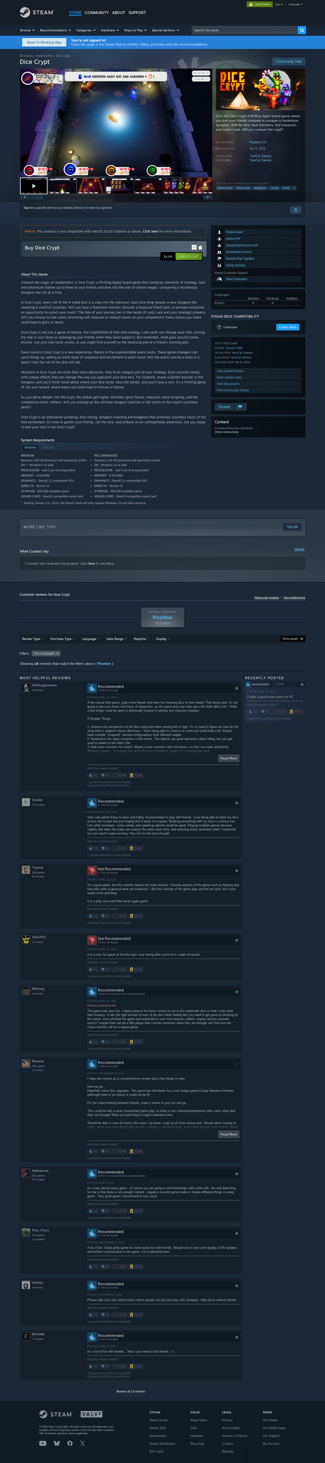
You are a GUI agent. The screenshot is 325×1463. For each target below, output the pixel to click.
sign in (279, 4)
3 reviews (37, 993)
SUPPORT (137, 12)
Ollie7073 (39, 937)
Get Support (271, 1436)
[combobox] (245, 30)
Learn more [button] (288, 327)
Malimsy (38, 989)
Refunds (228, 1451)
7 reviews (37, 1339)
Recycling (197, 1443)
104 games (38, 1235)
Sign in (28, 208)
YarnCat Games (260, 156)
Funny (286, 187)
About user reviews (266, 597)
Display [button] (161, 639)
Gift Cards (157, 1451)
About (118, 12)
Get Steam (270, 1420)
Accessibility (231, 1428)
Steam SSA (158, 1428)
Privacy (227, 1420)
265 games (38, 872)
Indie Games (44, 55)
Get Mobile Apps (274, 1428)
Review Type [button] (31, 639)
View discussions (228, 384)
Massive (38, 1061)
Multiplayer (260, 187)
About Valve (198, 1420)
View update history (230, 371)
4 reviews (37, 1287)
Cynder (37, 800)
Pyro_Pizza (40, 1230)
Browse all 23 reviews (131, 1391)
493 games (38, 1066)
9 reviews (37, 690)
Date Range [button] (115, 639)
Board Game (225, 187)
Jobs (193, 1428)
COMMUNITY (97, 12)
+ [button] (294, 187)
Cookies (227, 1443)
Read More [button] (228, 758)
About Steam (159, 1420)
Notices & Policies (235, 1436)
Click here (150, 231)
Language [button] (89, 639)
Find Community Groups (233, 390)
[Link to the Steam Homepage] (37, 16)
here (91, 563)
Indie (239, 348)
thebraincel (40, 1170)
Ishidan (37, 1282)
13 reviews (38, 1239)
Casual (274, 187)
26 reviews (38, 876)
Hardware (196, 1436)
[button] (28, 30)
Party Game (243, 187)
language (294, 4)
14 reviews (38, 804)
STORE (75, 12)
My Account (271, 1443)
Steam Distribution (162, 1443)
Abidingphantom (44, 685)
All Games (26, 55)
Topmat (37, 867)
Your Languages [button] (44, 653)
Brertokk (38, 1334)
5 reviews (37, 942)
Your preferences (294, 597)
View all (299, 549)
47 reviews (38, 1179)
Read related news (229, 377)
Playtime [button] (140, 639)
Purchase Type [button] (60, 639)
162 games (38, 1175)
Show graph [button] (290, 638)
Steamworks (158, 1436)
